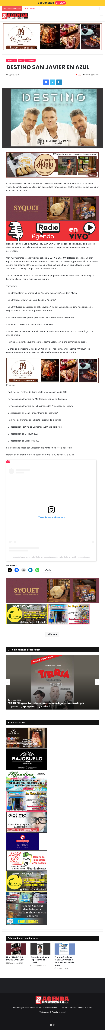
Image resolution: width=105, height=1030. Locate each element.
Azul (21, 60)
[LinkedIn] (59, 82)
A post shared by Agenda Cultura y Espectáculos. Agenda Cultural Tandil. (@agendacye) (51, 557)
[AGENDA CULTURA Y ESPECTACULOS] (15, 16)
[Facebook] (46, 82)
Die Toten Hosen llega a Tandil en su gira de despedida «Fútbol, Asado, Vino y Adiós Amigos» (64, 8)
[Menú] (101, 17)
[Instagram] (54, 1025)
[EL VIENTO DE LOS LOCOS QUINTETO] (16, 949)
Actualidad (12, 60)
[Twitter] (52, 82)
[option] (52, 682)
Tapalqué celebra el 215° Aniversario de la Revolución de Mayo (64, 961)
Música (53, 634)
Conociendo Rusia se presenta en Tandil (39, 960)
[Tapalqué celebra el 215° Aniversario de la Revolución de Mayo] (65, 949)
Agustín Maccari (58, 1012)
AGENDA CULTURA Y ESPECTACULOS (75, 1008)
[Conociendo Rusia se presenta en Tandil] (40, 949)
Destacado (30, 60)
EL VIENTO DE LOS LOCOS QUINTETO (15, 958)
